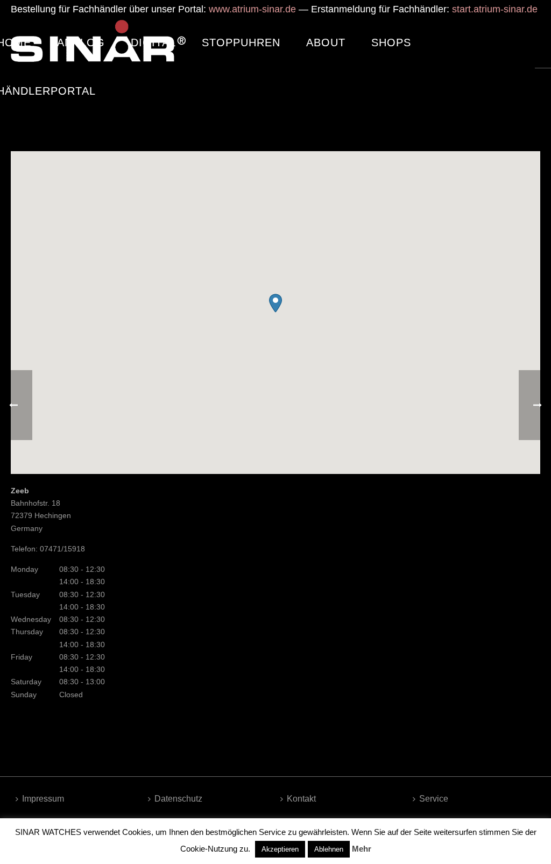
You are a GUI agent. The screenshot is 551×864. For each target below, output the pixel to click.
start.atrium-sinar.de (495, 9)
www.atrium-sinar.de (252, 9)
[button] (275, 303)
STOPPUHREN (241, 42)
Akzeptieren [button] (280, 849)
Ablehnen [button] (328, 849)
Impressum (43, 798)
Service (433, 798)
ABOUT (325, 42)
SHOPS (391, 42)
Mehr (361, 848)
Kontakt (301, 798)
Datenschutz (178, 798)
